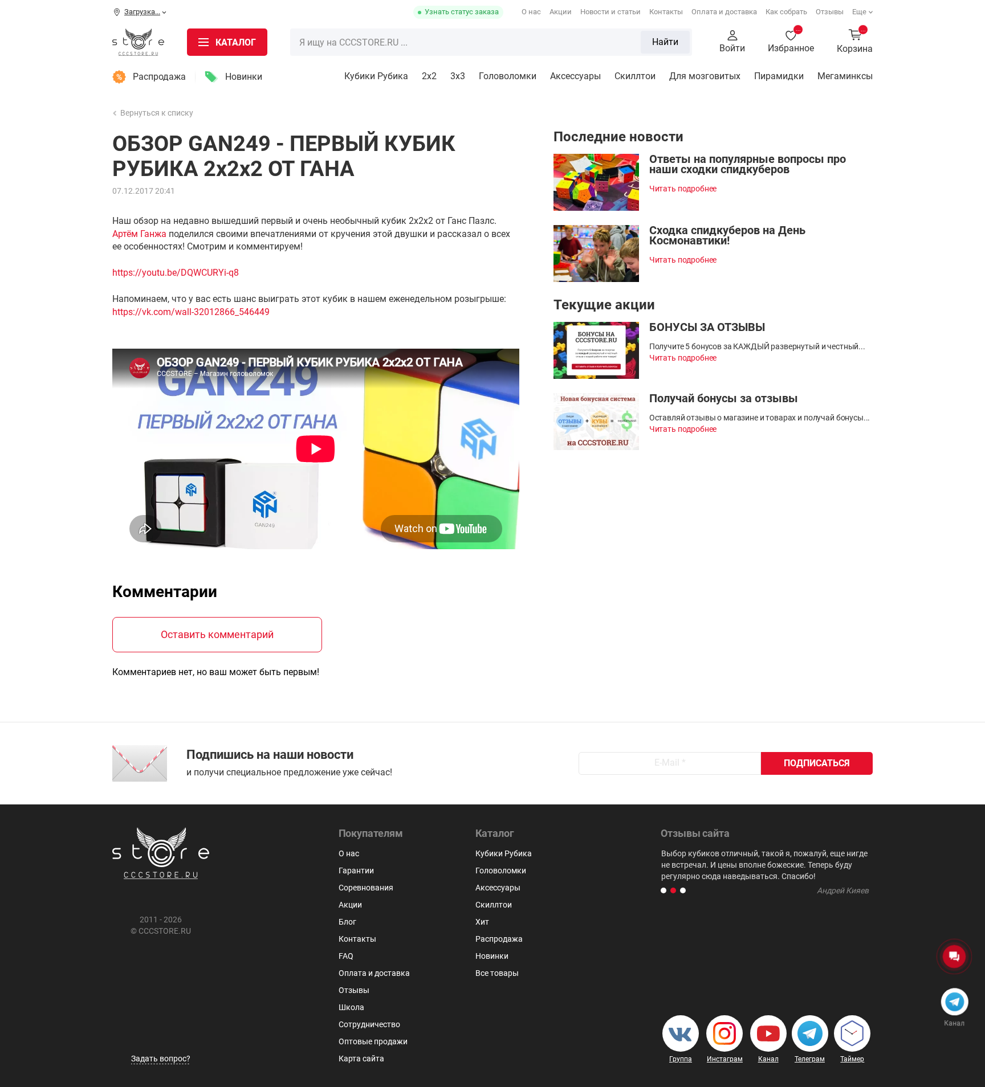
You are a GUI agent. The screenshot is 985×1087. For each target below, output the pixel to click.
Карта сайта (361, 1058)
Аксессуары (575, 76)
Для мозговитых (704, 76)
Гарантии (356, 870)
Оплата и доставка (724, 11)
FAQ (346, 956)
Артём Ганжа (139, 233)
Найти (665, 41)
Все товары (497, 973)
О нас (531, 11)
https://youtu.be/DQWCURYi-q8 (175, 272)
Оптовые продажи (373, 1041)
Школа (351, 1007)
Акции (561, 11)
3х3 (457, 76)
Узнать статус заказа (462, 11)
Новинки (243, 76)
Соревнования (366, 887)
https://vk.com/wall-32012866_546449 (191, 312)
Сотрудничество (369, 1024)
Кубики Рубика (376, 76)
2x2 (429, 76)
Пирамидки (779, 76)
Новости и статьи (610, 11)
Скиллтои (635, 76)
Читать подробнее (683, 188)
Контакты (666, 11)
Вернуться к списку (156, 113)
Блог (347, 921)
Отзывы (830, 11)
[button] (663, 890)
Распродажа (159, 76)
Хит (482, 921)
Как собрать (786, 11)
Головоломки (507, 76)
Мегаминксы (845, 76)
